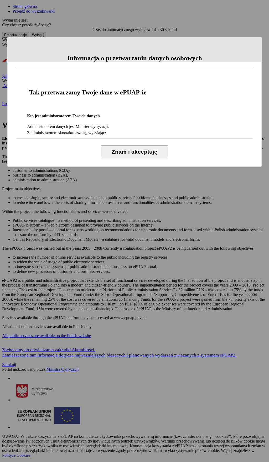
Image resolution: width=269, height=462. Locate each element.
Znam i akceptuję (134, 152)
